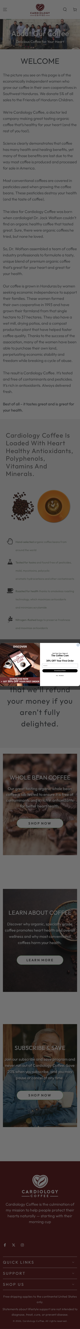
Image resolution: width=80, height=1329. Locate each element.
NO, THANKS (60, 675)
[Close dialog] (78, 645)
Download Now (59, 670)
